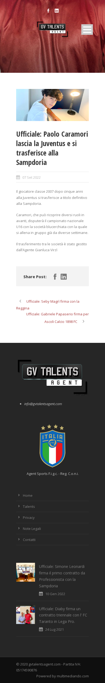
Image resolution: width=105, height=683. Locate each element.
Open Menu (87, 29)
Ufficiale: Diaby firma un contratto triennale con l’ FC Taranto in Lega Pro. (63, 615)
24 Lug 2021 (54, 629)
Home (28, 495)
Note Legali (32, 528)
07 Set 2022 (31, 177)
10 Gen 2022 (55, 593)
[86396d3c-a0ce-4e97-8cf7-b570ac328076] (52, 105)
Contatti (29, 539)
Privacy (29, 517)
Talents (29, 506)
